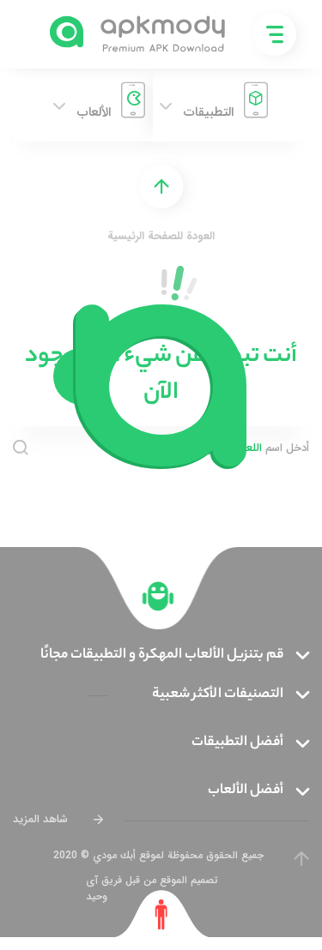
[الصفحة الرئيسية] (158, 596)
